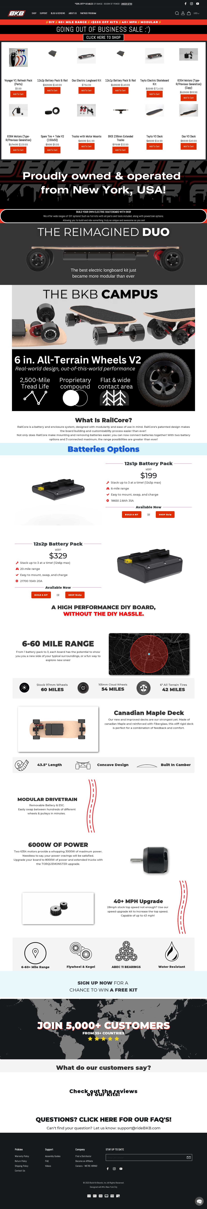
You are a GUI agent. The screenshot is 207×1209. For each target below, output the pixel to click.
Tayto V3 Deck (154, 136)
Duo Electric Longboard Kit (86, 80)
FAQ (47, 1161)
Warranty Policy (22, 1156)
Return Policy (21, 1161)
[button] (199, 1201)
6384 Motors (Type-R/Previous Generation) (18, 138)
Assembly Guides (52, 1156)
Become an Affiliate (84, 1161)
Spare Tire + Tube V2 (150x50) (52, 138)
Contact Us (20, 1170)
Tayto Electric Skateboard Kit (154, 82)
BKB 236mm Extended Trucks (120, 138)
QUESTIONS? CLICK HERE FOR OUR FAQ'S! (103, 1119)
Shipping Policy (21, 1166)
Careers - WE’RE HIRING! (86, 1166)
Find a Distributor (83, 1156)
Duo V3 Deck (189, 136)
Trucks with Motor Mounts (86, 136)
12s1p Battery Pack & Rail (120, 80)
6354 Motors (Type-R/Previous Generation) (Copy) (188, 84)
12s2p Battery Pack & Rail (52, 80)
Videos (48, 1166)
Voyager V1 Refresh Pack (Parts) (18, 82)
